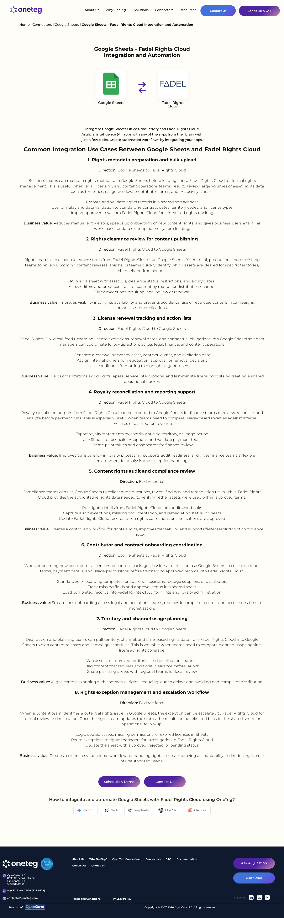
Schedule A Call (259, 11)
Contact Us (218, 11)
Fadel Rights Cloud (173, 104)
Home (24, 25)
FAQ (168, 859)
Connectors (164, 10)
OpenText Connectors (126, 859)
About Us (92, 10)
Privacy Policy (122, 898)
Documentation (187, 859)
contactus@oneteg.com (22, 898)
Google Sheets (67, 25)
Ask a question (254, 863)
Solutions (141, 10)
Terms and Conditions (86, 898)
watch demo (254, 877)
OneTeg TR (98, 865)
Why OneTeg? (117, 10)
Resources (188, 10)
